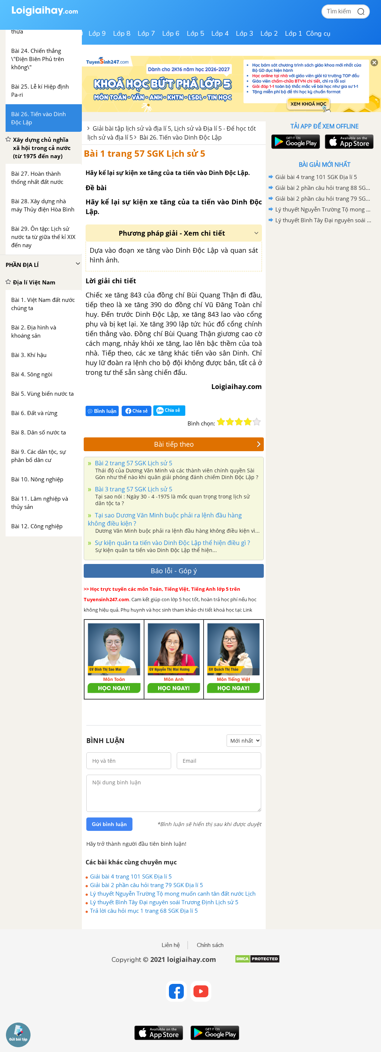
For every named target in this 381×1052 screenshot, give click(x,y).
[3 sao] (238, 421)
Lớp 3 (244, 33)
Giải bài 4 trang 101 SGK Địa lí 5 (131, 876)
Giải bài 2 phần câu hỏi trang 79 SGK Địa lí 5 (146, 885)
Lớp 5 (195, 33)
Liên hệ (170, 945)
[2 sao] (229, 421)
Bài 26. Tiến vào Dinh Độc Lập (181, 137)
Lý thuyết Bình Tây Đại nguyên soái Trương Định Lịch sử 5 (164, 902)
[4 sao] (247, 421)
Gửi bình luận (109, 824)
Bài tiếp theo (174, 444)
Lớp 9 (97, 33)
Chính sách (210, 945)
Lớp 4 (220, 33)
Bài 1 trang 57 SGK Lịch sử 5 (144, 153)
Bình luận (105, 411)
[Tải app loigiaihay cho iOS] (348, 141)
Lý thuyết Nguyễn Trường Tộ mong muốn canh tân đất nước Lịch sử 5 (173, 893)
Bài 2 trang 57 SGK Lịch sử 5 (132, 463)
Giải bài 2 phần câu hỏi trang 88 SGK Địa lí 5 (323, 187)
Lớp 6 (171, 33)
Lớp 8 (122, 33)
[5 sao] (256, 421)
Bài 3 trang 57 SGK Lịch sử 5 (132, 489)
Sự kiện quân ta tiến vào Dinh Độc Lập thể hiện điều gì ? (171, 543)
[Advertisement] (324, 278)
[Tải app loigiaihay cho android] (295, 141)
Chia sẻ (139, 411)
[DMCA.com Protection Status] (257, 961)
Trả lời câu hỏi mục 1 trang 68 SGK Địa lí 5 (144, 910)
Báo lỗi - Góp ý (174, 570)
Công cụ (318, 33)
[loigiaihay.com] (44, 14)
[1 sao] (221, 421)
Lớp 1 (293, 33)
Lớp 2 (269, 33)
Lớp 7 (146, 33)
